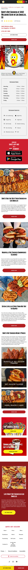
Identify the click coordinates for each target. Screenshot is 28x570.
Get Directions (14, 34)
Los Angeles (17, 7)
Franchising (5, 538)
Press (13, 530)
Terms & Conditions (12, 551)
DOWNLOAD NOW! (13, 451)
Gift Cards (13, 538)
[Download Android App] (14, 159)
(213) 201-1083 (5, 31)
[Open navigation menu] (26, 2)
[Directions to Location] (14, 72)
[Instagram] (13, 561)
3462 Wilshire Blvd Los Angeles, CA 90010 (8, 27)
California (11, 7)
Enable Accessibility (14, 556)
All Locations (4, 7)
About (5, 530)
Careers (21, 538)
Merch (13, 534)
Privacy (2, 551)
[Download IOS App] (14, 153)
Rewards (21, 534)
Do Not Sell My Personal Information (13, 544)
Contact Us (5, 544)
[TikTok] (9, 561)
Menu (21, 530)
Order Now (14, 39)
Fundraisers (5, 534)
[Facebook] (16, 561)
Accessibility (22, 551)
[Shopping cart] (23, 2)
